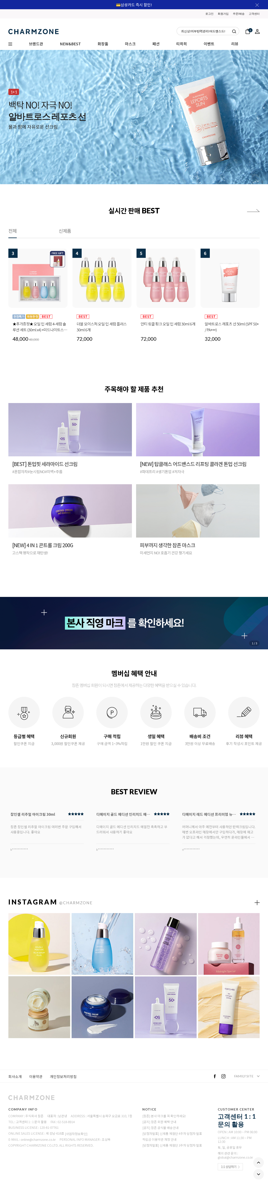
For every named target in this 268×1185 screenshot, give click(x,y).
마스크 (130, 43)
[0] (248, 31)
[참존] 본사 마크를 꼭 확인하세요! (164, 1116)
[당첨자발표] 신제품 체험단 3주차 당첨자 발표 (172, 1145)
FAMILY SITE (244, 1076)
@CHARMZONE (76, 902)
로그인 (209, 13)
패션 (156, 43)
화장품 (103, 43)
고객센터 (254, 13)
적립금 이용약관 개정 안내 (159, 1139)
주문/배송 (239, 13)
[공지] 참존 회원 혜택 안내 (159, 1122)
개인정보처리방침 (63, 1076)
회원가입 (223, 13)
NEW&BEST (70, 43)
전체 (12, 230)
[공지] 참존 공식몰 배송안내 (160, 1127)
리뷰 (234, 43)
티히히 (181, 43)
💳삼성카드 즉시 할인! (134, 4)
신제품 (65, 230)
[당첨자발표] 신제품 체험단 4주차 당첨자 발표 (172, 1133)
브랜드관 (36, 43)
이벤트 (209, 43)
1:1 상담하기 (228, 1166)
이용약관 (36, 1076)
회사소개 (15, 1076)
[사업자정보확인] (76, 1133)
